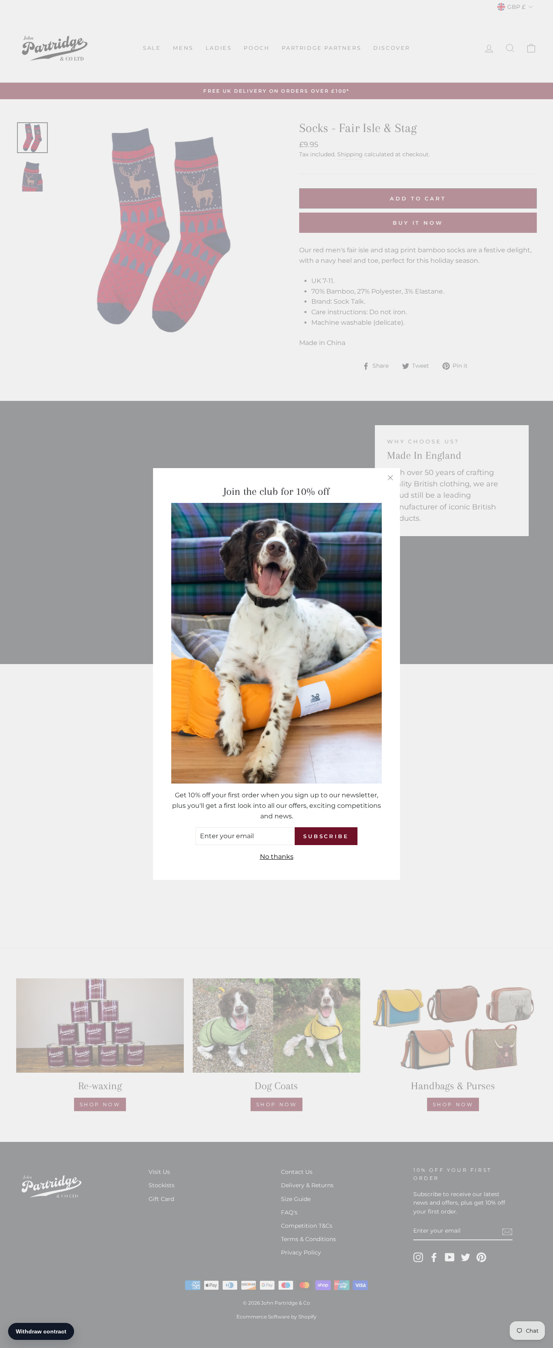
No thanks (277, 856)
